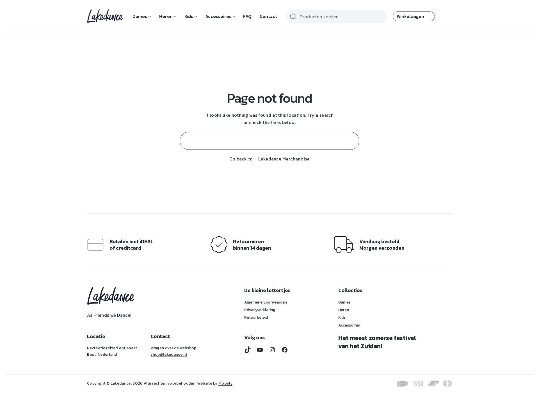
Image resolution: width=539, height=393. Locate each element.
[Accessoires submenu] (233, 16)
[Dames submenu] (149, 16)
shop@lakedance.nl (168, 354)
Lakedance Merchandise (284, 158)
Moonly (225, 383)
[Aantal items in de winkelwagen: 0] (414, 16)
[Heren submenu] (175, 16)
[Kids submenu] (195, 16)
